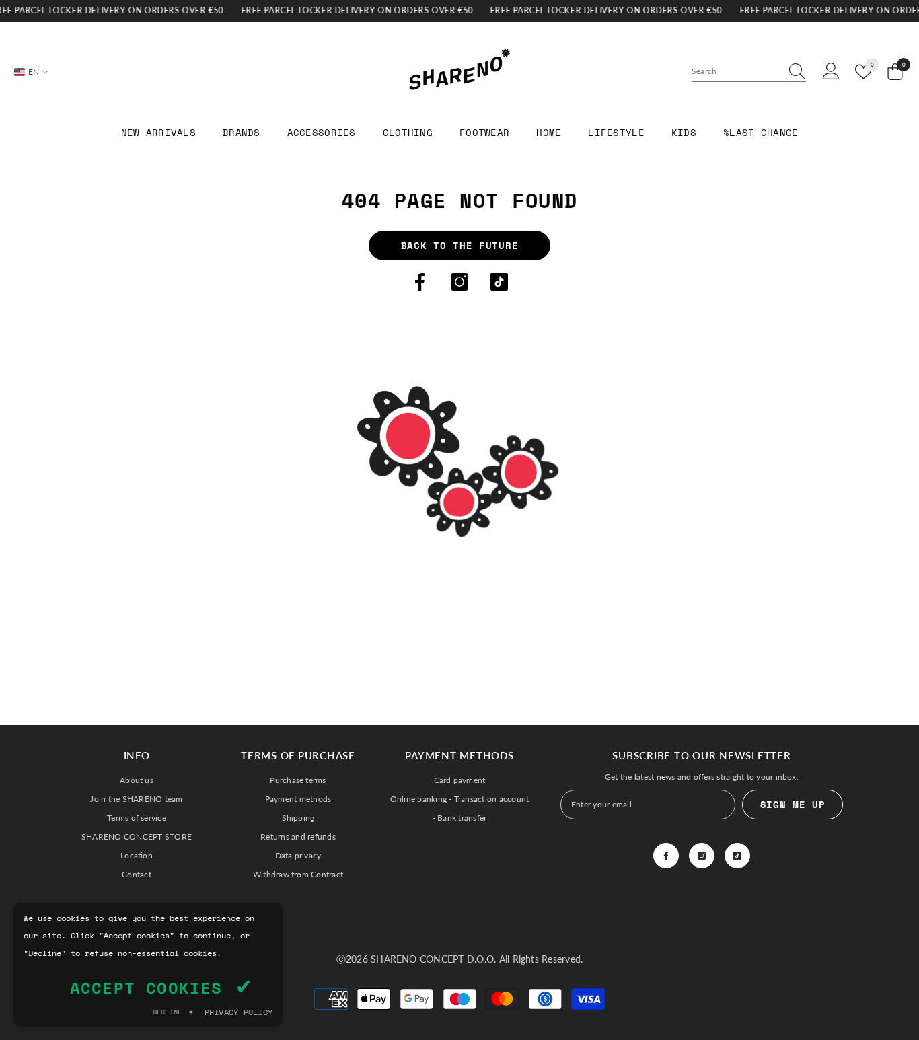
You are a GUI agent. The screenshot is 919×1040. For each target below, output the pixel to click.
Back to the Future (460, 245)
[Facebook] (420, 282)
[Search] (749, 71)
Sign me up (792, 804)
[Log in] (831, 71)
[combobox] (736, 71)
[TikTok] (499, 282)
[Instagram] (459, 282)
